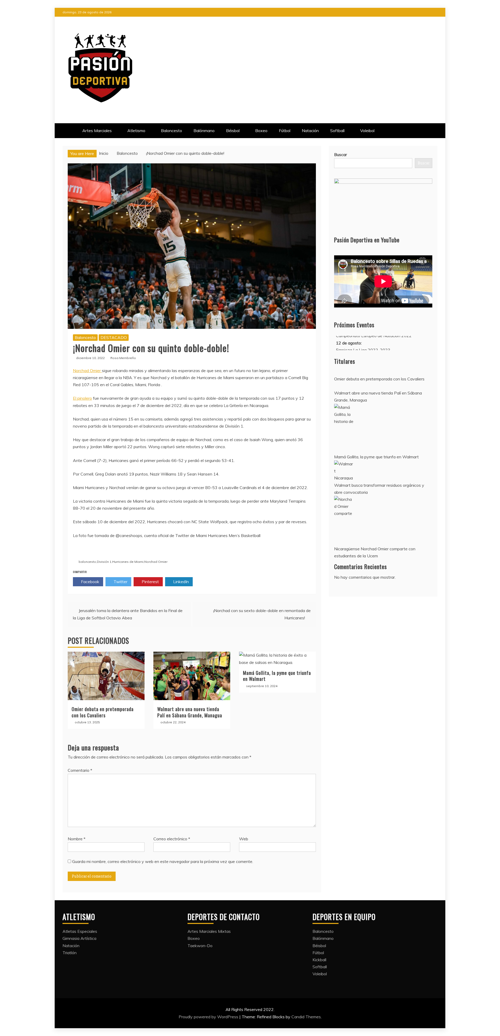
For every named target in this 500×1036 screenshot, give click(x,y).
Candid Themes (306, 1016)
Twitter (120, 581)
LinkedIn (180, 581)
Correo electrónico (171, 838)
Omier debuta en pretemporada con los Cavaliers (103, 712)
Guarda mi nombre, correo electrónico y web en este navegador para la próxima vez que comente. (162, 861)
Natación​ (310, 130)
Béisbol (233, 130)
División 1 (104, 562)
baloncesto (87, 562)
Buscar (340, 154)
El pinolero (82, 398)
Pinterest (150, 581)
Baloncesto (171, 130)
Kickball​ (319, 959)
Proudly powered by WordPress (209, 1016)
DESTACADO (114, 337)
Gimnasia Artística (79, 938)
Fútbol (284, 130)
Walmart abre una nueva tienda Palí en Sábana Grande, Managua (189, 712)
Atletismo (136, 130)
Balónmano (204, 130)
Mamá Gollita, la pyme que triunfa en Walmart (277, 675)
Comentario (80, 770)
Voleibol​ (367, 130)
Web (243, 838)
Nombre (76, 838)
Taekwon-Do (200, 945)
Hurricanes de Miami (127, 562)
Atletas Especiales (80, 931)
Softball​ (337, 130)
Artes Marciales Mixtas (209, 931)
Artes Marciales (97, 130)
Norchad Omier (87, 370)
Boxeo (261, 130)
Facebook (89, 581)
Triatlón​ (70, 952)
